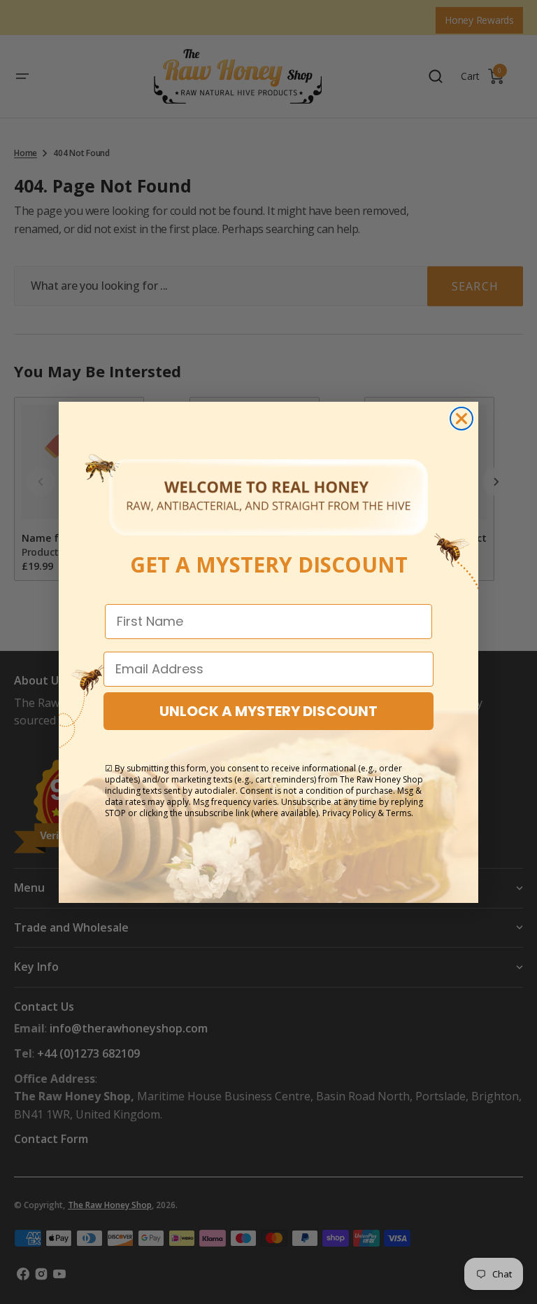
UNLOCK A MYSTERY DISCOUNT (268, 711)
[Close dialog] (461, 418)
